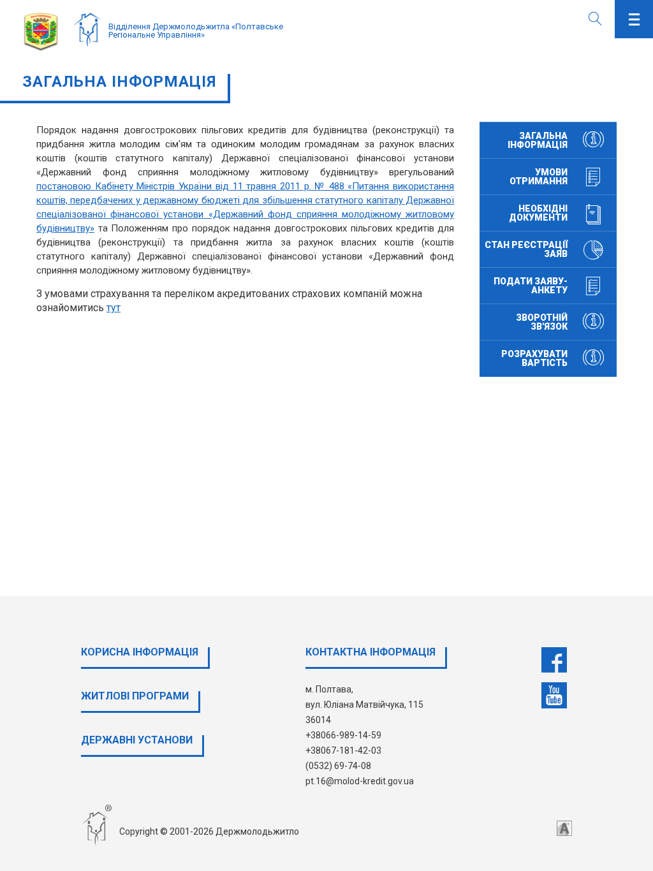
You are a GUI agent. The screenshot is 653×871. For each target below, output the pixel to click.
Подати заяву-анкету (531, 285)
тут (113, 308)
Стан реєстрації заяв (526, 249)
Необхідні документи (538, 213)
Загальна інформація (538, 140)
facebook (554, 660)
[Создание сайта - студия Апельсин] (564, 828)
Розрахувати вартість (534, 358)
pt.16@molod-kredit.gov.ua (359, 781)
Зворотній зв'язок (542, 322)
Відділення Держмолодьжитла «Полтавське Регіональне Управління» (195, 31)
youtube (554, 695)
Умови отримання (539, 176)
